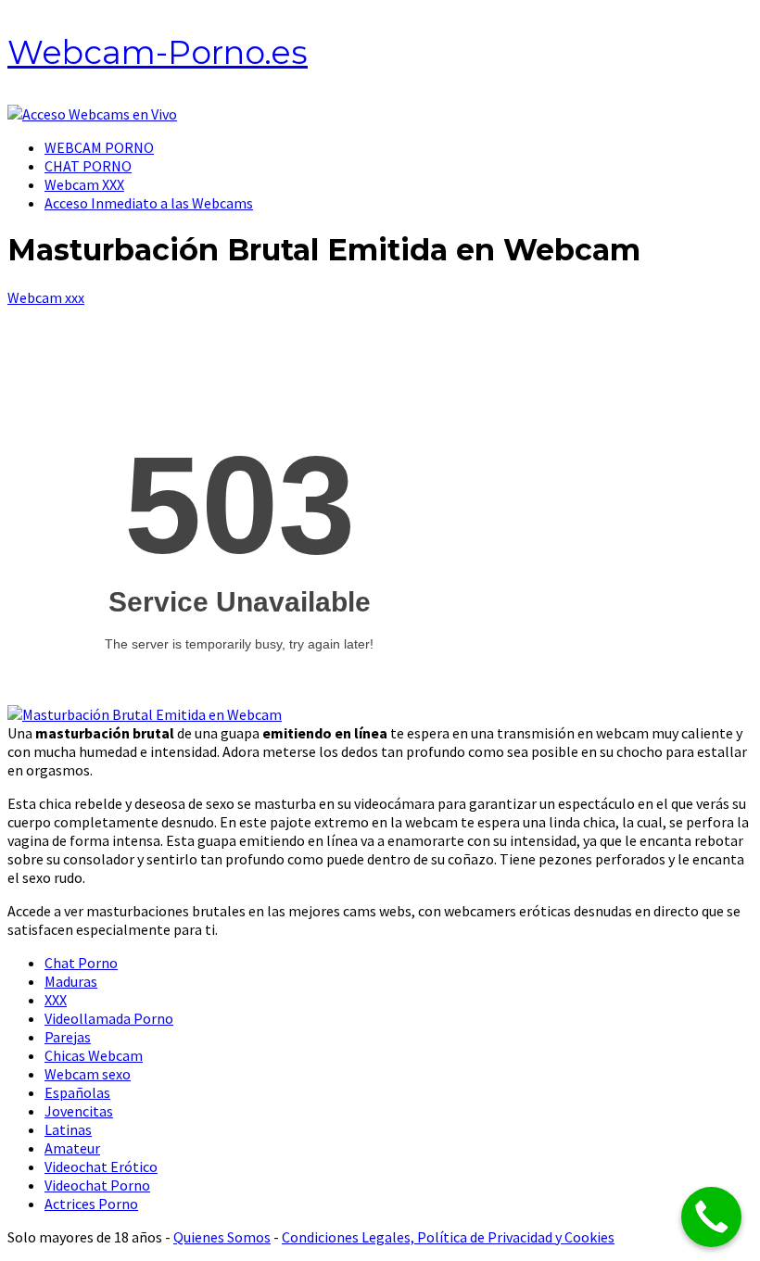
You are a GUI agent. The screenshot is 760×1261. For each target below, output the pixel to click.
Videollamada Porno (108, 1018)
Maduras (70, 981)
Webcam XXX (84, 184)
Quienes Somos (222, 1237)
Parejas (67, 1037)
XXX (55, 999)
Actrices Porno (91, 1203)
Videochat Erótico (101, 1166)
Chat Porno (81, 962)
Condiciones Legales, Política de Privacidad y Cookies (448, 1237)
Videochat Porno (97, 1185)
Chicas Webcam (93, 1055)
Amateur (72, 1148)
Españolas (77, 1092)
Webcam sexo (87, 1074)
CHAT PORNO (88, 166)
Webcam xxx (45, 297)
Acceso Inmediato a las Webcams (148, 203)
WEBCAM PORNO (99, 147)
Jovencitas (78, 1111)
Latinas (68, 1129)
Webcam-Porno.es (157, 52)
